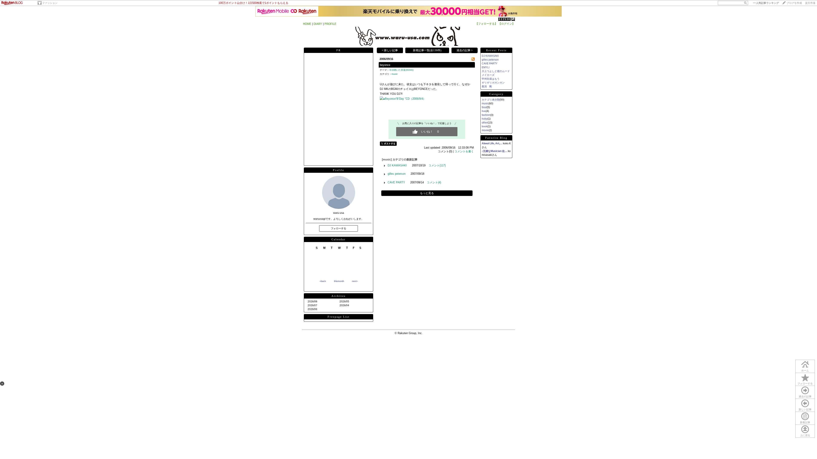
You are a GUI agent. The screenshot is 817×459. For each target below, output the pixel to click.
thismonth (339, 281)
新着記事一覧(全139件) (427, 50)
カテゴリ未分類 (491, 99)
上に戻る (805, 435)
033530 (504, 19)
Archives (338, 296)
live (484, 111)
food (484, 107)
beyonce (385, 65)
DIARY (318, 24)
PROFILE (330, 24)
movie (485, 130)
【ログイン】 (506, 23)
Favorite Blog (496, 137)
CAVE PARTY (396, 182)
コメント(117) (437, 165)
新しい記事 (805, 409)
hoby (484, 118)
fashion (486, 114)
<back (323, 281)
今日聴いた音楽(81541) (401, 70)
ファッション (49, 2)
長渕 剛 (487, 86)
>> (766, 2)
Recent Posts (496, 50)
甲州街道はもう (491, 78)
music (394, 74)
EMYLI (485, 67)
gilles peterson (397, 173)
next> (355, 281)
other (485, 122)
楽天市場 (810, 2)
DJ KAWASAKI (397, 165)
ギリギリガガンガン (493, 82)
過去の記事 (805, 396)
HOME (307, 24)
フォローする (805, 383)
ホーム (805, 370)
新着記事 (805, 422)
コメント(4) (434, 182)
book (484, 126)
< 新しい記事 (390, 50)
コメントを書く (464, 151)
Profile (338, 170)
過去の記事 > (465, 50)
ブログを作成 (794, 2)
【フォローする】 (486, 23)
